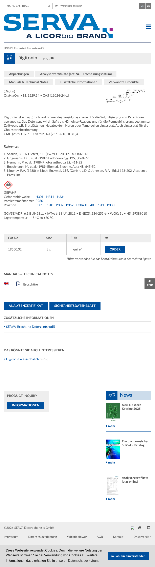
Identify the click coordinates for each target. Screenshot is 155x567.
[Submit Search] (48, 6)
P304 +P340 (85, 205)
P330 (110, 205)
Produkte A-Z (35, 48)
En (148, 6)
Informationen (25, 405)
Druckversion (142, 536)
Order (115, 249)
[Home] (58, 26)
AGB (100, 536)
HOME (8, 48)
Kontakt (118, 536)
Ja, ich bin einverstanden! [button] (129, 556)
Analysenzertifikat (26, 305)
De (141, 6)
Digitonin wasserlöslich (23, 359)
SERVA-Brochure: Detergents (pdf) (31, 326)
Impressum (11, 536)
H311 (50, 197)
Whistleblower (77, 536)
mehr (111, 426)
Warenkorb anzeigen (71, 6)
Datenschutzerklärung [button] (83, 560)
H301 (39, 197)
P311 (100, 205)
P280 (39, 201)
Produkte (19, 48)
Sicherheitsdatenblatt (75, 305)
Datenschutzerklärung (42, 536)
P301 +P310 (44, 205)
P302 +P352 (64, 205)
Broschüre (30, 284)
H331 (61, 197)
